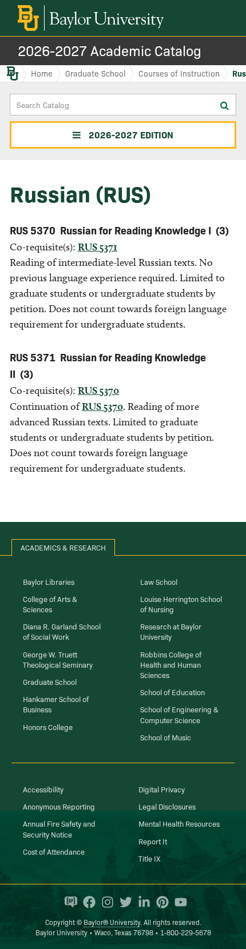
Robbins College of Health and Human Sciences (170, 664)
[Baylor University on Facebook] (86, 902)
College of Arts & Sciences (50, 603)
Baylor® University (112, 922)
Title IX (149, 858)
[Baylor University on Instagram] (105, 902)
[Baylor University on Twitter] (123, 902)
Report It (152, 841)
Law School (158, 581)
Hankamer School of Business (56, 703)
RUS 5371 (97, 247)
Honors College (48, 726)
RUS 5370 (98, 390)
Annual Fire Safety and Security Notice (59, 828)
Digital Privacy (161, 789)
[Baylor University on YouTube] (178, 902)
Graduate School (95, 73)
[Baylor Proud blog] (68, 902)
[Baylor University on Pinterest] (159, 902)
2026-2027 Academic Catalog (109, 50)
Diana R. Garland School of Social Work (62, 631)
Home (42, 73)
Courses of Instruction (179, 73)
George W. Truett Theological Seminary (58, 659)
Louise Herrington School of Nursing (181, 603)
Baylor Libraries (48, 581)
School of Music (165, 737)
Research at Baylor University (170, 631)
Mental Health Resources (179, 823)
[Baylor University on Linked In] (141, 902)
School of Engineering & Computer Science (179, 714)
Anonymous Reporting (59, 806)
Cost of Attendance (54, 851)
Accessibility (43, 789)
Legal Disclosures (167, 806)
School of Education (172, 692)
